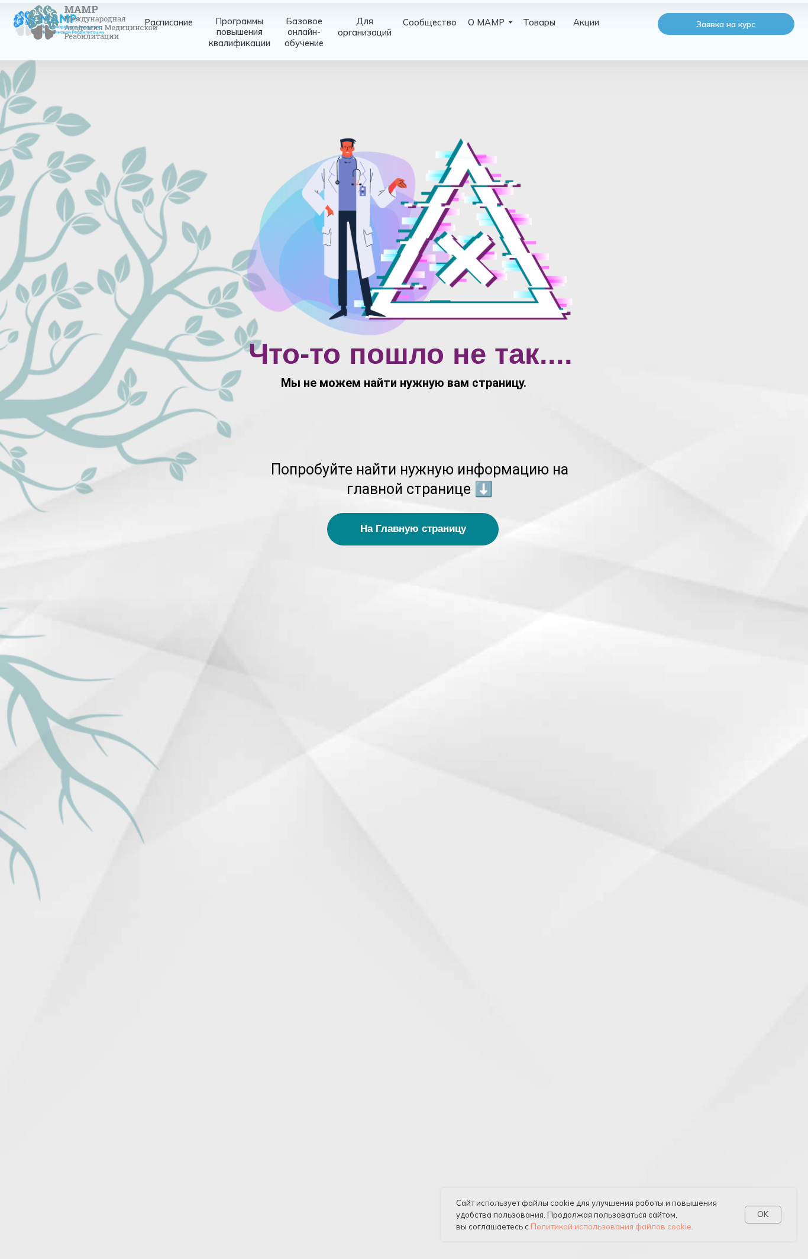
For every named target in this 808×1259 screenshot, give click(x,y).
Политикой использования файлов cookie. (612, 1226)
